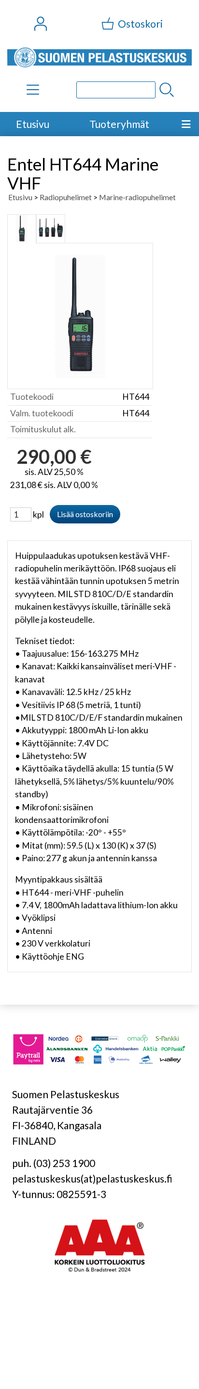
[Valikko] (186, 124)
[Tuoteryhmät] (33, 89)
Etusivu (32, 124)
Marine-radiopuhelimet (137, 197)
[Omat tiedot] (40, 24)
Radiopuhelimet (66, 197)
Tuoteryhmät (119, 124)
